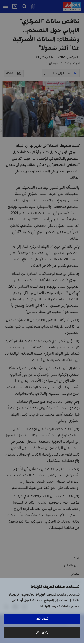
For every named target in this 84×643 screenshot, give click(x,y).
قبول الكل (42, 619)
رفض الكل (42, 632)
